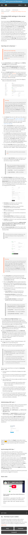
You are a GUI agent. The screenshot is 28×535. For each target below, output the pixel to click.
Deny (7, 528)
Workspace (8, 10)
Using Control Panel (5, 11)
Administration (15, 10)
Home (2, 10)
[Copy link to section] (16, 46)
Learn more (3, 525)
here (9, 58)
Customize (20, 528)
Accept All (14, 532)
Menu (19, 5)
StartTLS (14, 73)
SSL (9, 76)
